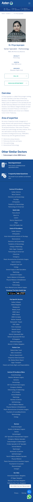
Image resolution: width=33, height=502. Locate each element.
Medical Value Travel (16, 350)
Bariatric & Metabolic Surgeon (16, 429)
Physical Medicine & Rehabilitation (16, 280)
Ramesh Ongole (16, 332)
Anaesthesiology (16, 375)
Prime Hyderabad (16, 327)
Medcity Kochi (16, 310)
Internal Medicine (16, 395)
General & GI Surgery (16, 275)
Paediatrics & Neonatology (16, 204)
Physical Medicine (16, 459)
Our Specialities (17, 9)
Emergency (16, 257)
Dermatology (16, 382)
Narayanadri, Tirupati (16, 322)
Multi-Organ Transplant (16, 249)
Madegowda (16, 307)
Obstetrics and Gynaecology (16, 197)
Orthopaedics (16, 202)
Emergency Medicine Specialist (16, 439)
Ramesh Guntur (16, 329)
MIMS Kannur (16, 314)
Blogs (16, 223)
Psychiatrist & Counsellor (16, 464)
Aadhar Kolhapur (16, 302)
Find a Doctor (16, 213)
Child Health (16, 282)
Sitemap (24, 493)
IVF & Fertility (16, 392)
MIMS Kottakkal (16, 317)
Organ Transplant (16, 362)
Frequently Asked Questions (16, 358)
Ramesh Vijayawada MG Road (16, 337)
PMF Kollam (16, 324)
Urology (16, 267)
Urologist (16, 469)
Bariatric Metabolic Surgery (16, 377)
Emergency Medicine (16, 387)
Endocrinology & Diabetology (16, 390)
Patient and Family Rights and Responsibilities (16, 365)
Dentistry (16, 380)
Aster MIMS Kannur (16, 64)
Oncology (16, 199)
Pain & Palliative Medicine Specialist (16, 456)
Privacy (16, 493)
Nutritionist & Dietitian (16, 451)
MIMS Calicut (16, 312)
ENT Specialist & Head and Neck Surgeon (16, 437)
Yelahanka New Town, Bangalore (16, 483)
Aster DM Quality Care (16, 225)
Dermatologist (16, 434)
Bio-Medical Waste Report (16, 360)
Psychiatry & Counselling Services (16, 412)
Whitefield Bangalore (16, 342)
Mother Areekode (16, 319)
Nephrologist (16, 449)
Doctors (8, 13)
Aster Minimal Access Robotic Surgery (16, 287)
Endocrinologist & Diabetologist (16, 442)
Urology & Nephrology (16, 247)
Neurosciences (16, 239)
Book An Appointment (27, 9)
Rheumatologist (16, 466)
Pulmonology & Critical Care (16, 207)
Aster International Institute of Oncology (16, 236)
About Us (16, 215)
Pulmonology (16, 58)
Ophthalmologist (16, 454)
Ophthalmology (16, 402)
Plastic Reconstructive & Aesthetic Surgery (16, 259)
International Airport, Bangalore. (16, 476)
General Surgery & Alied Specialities (16, 269)
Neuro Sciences (16, 194)
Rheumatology (16, 414)
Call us (15, 76)
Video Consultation (16, 353)
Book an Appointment (16, 220)
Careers (16, 218)
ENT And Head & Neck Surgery (16, 385)
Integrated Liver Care (16, 264)
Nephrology (16, 272)
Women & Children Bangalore (16, 344)
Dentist (16, 432)
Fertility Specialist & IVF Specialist (16, 444)
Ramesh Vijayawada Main (16, 334)
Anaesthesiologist (16, 427)
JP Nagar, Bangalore (16, 478)
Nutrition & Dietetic (16, 400)
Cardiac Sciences (16, 192)
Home (3, 13)
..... (12, 13)
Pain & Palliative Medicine (16, 404)
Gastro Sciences (16, 262)
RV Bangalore (16, 339)
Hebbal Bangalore (16, 305)
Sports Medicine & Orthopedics (16, 277)
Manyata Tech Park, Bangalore (16, 481)
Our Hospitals (8, 9)
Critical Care (16, 254)
